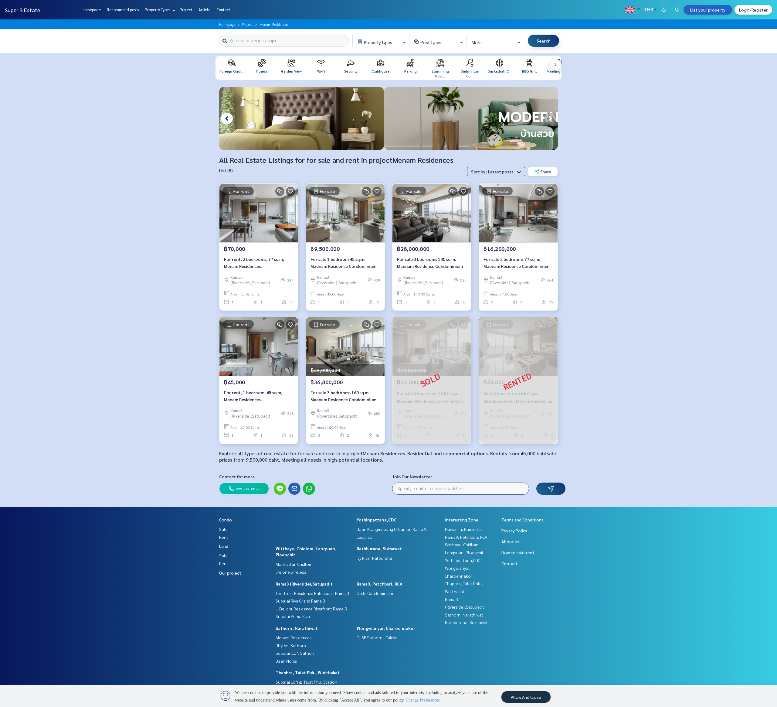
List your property (707, 9)
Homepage (91, 9)
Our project (230, 573)
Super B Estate (22, 9)
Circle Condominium (375, 593)
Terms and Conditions (522, 519)
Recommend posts (123, 9)
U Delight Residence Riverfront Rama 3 (311, 608)
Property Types (158, 9)
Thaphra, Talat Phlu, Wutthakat (308, 672)
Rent (223, 537)
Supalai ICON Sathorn (296, 653)
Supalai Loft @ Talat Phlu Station (306, 682)
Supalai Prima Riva (293, 616)
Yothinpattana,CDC (376, 519)
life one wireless (291, 572)
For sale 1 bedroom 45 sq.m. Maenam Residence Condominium (343, 262)
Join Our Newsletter (412, 476)
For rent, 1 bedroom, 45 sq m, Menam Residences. (253, 396)
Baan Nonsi (286, 661)
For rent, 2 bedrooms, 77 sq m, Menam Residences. (254, 262)
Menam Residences (294, 637)
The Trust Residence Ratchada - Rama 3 (312, 593)
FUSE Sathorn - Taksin (377, 637)
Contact (223, 9)
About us (510, 541)
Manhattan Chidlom (294, 564)
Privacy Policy (514, 530)
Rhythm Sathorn (291, 645)
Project (186, 9)
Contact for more (237, 476)
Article (204, 9)
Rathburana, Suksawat (379, 548)
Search (543, 40)
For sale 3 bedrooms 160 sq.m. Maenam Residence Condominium (343, 396)
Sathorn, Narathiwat (297, 628)
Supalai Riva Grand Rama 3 (300, 600)
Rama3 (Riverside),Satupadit (304, 583)
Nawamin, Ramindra (463, 529)
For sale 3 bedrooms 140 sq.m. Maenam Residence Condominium (430, 262)
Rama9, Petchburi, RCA (379, 583)
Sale (223, 529)
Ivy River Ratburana (374, 558)
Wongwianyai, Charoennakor (386, 628)
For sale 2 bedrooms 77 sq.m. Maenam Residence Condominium (516, 262)
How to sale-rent (517, 552)
